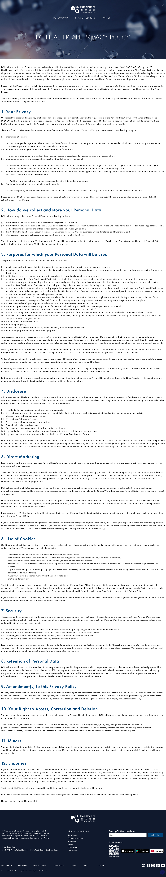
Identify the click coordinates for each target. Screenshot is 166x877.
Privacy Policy (72, 850)
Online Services (58, 865)
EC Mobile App (73, 847)
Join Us (106, 18)
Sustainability (72, 841)
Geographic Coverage (75, 838)
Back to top (100, 865)
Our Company (60, 18)
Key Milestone (72, 835)
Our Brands (22, 865)
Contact (85, 865)
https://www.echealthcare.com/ (126, 699)
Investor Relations (85, 18)
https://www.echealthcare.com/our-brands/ (114, 70)
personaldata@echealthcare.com (19, 526)
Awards (70, 844)
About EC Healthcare (78, 831)
